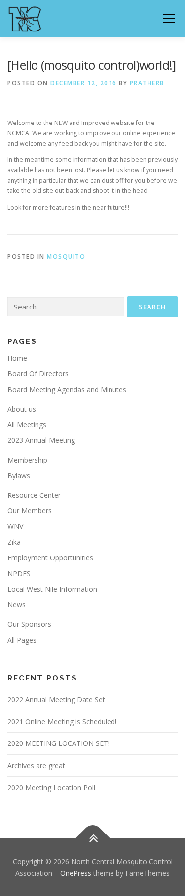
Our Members (29, 510)
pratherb (147, 83)
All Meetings (26, 424)
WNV (15, 526)
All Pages (22, 640)
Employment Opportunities (50, 557)
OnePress (75, 873)
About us (21, 409)
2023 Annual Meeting (41, 440)
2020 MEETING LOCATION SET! (58, 743)
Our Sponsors (29, 624)
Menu (168, 18)
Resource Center (34, 495)
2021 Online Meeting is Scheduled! (61, 721)
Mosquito (66, 256)
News (16, 604)
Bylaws (18, 475)
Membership (27, 459)
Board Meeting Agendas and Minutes (66, 389)
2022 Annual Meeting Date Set (56, 699)
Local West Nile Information (52, 589)
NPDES (19, 573)
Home (17, 358)
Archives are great (36, 765)
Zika (14, 542)
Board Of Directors (38, 373)
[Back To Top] (92, 838)
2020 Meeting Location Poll (51, 787)
